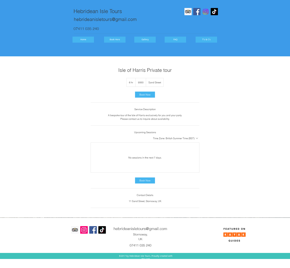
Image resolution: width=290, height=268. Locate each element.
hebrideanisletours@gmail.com (105, 19)
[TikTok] (214, 11)
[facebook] (196, 11)
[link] (145, 95)
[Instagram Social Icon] (84, 230)
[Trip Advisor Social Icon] (188, 11)
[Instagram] (205, 11)
